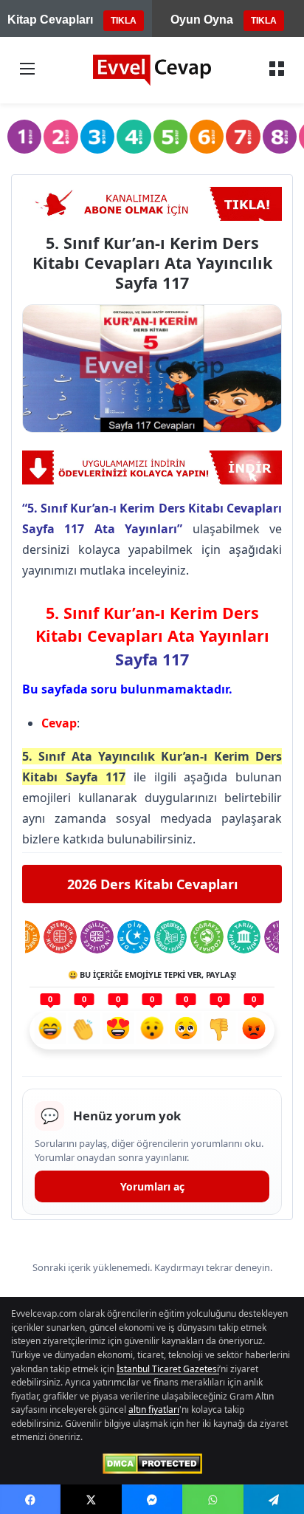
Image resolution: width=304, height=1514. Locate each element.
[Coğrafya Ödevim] (207, 936)
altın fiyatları (153, 1409)
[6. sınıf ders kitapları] (207, 137)
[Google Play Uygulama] (152, 467)
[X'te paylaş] (91, 1499)
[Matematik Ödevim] (60, 936)
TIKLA (124, 21)
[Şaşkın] (152, 1030)
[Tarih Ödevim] (243, 936)
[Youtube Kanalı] (152, 203)
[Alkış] (84, 1030)
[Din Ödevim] (134, 936)
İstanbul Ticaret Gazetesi (168, 1369)
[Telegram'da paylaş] (273, 1499)
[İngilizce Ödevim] (97, 936)
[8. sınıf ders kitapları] (280, 137)
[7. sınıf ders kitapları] (243, 137)
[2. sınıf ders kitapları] (60, 137)
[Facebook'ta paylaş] (30, 1499)
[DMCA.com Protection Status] (152, 1463)
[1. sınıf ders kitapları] (24, 137)
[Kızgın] (254, 1030)
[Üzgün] (186, 1030)
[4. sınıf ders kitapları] (134, 137)
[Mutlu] (50, 1030)
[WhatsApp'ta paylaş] (212, 1499)
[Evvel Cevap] (152, 70)
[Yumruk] (220, 1030)
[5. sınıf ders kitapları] (170, 137)
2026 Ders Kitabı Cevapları (152, 884)
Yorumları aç (152, 1186)
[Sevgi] (118, 1030)
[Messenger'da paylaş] (152, 1499)
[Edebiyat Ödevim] (170, 936)
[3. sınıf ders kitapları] (97, 137)
